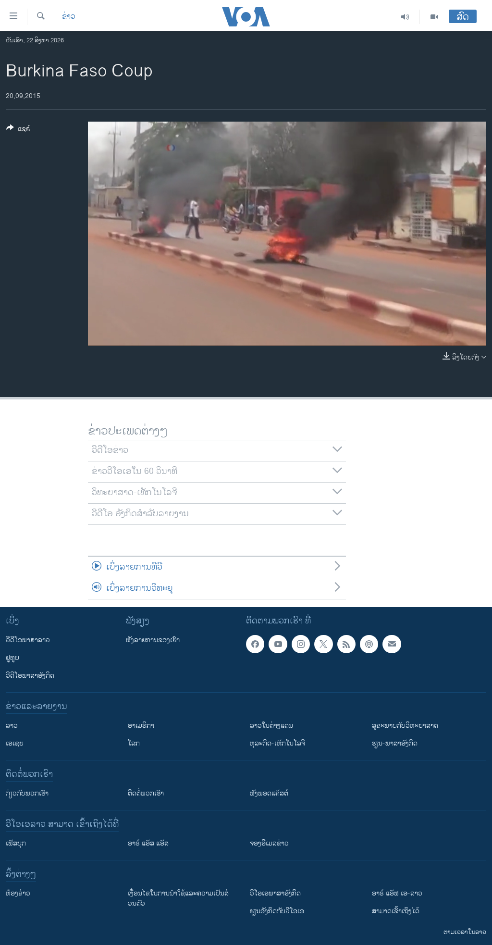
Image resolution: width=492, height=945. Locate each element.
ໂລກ (134, 743)
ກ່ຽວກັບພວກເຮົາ (27, 793)
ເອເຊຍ (15, 743)
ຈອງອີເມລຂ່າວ (269, 843)
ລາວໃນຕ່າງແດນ (271, 726)
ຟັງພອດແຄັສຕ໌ (269, 793)
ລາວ (12, 726)
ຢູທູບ (12, 658)
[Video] (434, 17)
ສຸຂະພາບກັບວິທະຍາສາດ (405, 726)
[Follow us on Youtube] (278, 644)
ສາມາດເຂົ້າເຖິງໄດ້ (395, 911)
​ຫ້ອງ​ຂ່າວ (18, 893)
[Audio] (405, 17)
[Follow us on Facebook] (255, 644)
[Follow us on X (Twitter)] (323, 644)
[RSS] (346, 644)
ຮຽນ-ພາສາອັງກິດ (395, 743)
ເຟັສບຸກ (16, 843)
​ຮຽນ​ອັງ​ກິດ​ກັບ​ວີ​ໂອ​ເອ (277, 911)
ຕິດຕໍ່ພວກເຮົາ (146, 793)
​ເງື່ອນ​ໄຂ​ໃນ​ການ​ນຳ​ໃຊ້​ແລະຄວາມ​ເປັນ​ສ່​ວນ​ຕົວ (178, 898)
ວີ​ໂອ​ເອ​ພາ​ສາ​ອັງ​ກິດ (275, 893)
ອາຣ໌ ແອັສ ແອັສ (148, 843)
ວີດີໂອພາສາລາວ (28, 640)
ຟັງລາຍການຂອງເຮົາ (153, 640)
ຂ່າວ (68, 17)
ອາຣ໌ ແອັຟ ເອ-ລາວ (397, 893)
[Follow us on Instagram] (301, 644)
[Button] (18, 130)
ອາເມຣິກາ (141, 726)
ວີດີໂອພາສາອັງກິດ (30, 676)
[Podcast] (369, 644)
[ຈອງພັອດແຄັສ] (391, 644)
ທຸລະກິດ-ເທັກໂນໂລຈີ (277, 743)
